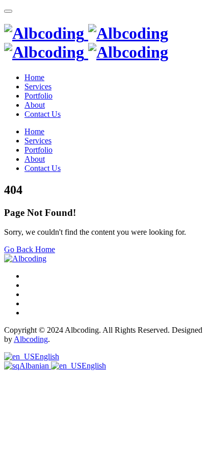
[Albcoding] (86, 42)
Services (37, 86)
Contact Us (42, 114)
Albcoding (31, 339)
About (34, 105)
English (47, 356)
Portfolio (38, 95)
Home (34, 77)
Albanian (35, 365)
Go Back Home (29, 249)
